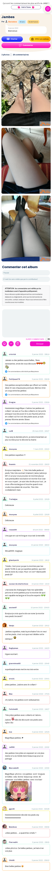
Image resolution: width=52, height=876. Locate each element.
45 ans (22, 22)
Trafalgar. (13, 499)
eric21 (12, 679)
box (10, 732)
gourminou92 (15, 663)
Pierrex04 (13, 842)
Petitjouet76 (14, 379)
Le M (11, 431)
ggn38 (12, 809)
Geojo (11, 626)
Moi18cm (13, 827)
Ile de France (33, 22)
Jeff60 (12, 747)
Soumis (12, 464)
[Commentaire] (26, 323)
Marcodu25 (14, 768)
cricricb (12, 354)
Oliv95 (12, 860)
